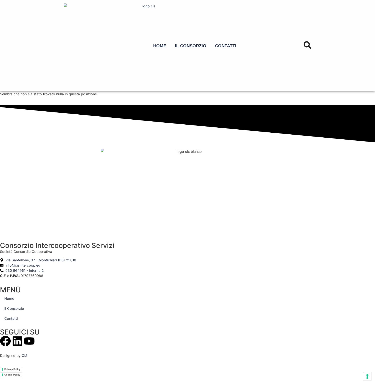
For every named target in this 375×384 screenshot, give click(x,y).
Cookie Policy (12, 374)
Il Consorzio (190, 45)
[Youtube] (29, 341)
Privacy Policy (12, 369)
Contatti (225, 45)
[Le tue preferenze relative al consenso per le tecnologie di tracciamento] (367, 376)
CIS (24, 355)
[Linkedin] (17, 341)
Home (159, 45)
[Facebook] (5, 341)
